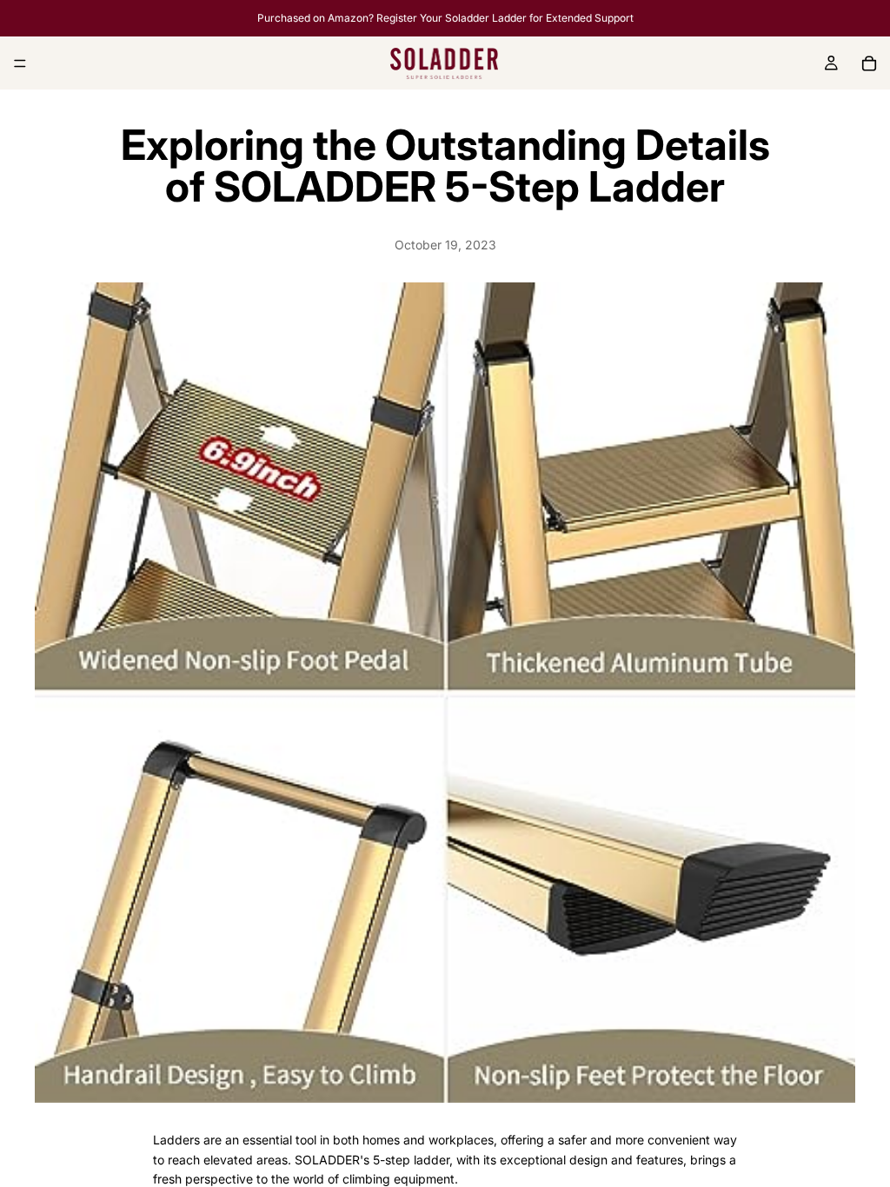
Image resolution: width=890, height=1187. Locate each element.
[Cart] (869, 63)
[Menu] (20, 63)
